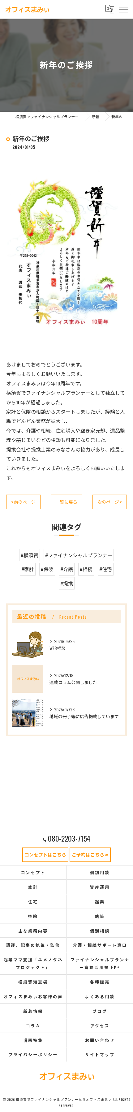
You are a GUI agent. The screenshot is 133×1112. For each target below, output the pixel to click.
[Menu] (123, 9)
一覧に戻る (66, 502)
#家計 (27, 569)
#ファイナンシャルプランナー (78, 555)
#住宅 (105, 569)
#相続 (86, 569)
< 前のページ (23, 502)
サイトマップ (99, 1054)
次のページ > (109, 502)
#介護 (66, 569)
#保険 (47, 569)
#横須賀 (29, 555)
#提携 (66, 583)
